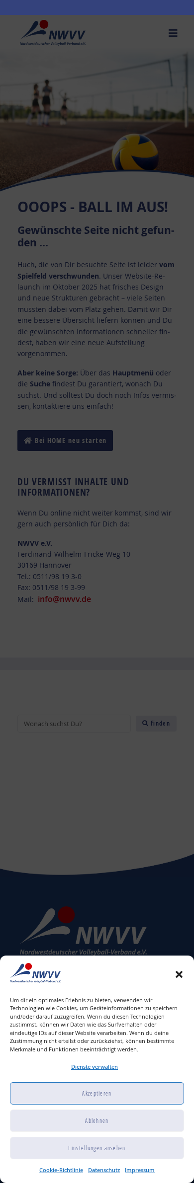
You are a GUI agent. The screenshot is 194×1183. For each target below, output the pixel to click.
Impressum (140, 1170)
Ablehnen (96, 1120)
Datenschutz (104, 1170)
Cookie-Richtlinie (61, 1170)
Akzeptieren (96, 1093)
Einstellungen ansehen (96, 1148)
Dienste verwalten (94, 1066)
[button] (179, 974)
